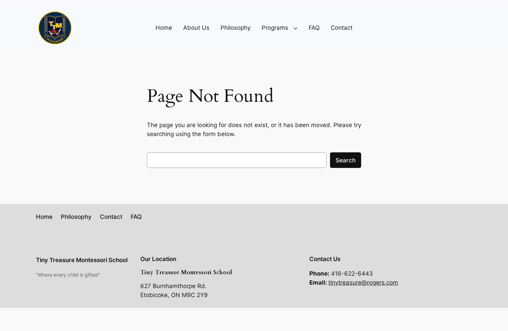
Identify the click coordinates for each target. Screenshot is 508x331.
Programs (275, 27)
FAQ (314, 27)
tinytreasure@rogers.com (363, 282)
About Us (196, 27)
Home (164, 27)
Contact (341, 27)
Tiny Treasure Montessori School (82, 260)
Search (346, 160)
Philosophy (235, 27)
